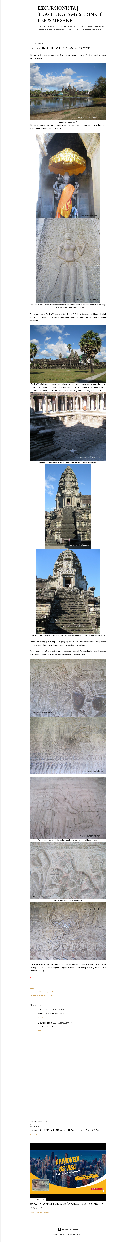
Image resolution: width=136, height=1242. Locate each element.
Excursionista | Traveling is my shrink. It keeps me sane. (71, 14)
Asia (37, 992)
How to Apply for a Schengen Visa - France (66, 1130)
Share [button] (32, 988)
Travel (59, 992)
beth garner (43, 1009)
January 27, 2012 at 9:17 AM (61, 1023)
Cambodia (43, 992)
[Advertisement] (68, 1095)
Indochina (52, 992)
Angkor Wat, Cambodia (46, 995)
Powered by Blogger (70, 1229)
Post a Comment (42, 1135)
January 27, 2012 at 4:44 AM (61, 1009)
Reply (40, 1017)
